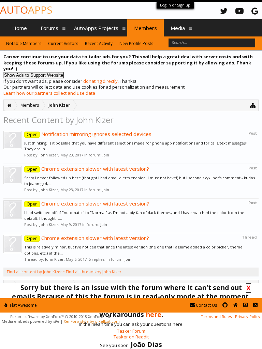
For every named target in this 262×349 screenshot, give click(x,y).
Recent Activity (99, 43)
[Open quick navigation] (253, 105)
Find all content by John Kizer (34, 272)
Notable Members (23, 43)
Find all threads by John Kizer (93, 272)
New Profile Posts (136, 43)
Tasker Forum (131, 331)
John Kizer (49, 154)
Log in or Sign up (175, 4)
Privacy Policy (247, 316)
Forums (49, 28)
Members (145, 28)
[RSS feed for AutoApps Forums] (255, 305)
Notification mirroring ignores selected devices (89, 134)
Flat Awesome (23, 305)
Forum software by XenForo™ (60, 316)
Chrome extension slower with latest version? (88, 168)
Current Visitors (63, 43)
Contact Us (206, 305)
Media (178, 28)
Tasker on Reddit (131, 337)
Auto (26, 10)
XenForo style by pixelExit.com (92, 321)
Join (105, 154)
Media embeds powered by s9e (30, 321)
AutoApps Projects (96, 28)
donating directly (100, 81)
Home (19, 28)
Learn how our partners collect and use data (49, 93)
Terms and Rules (216, 316)
